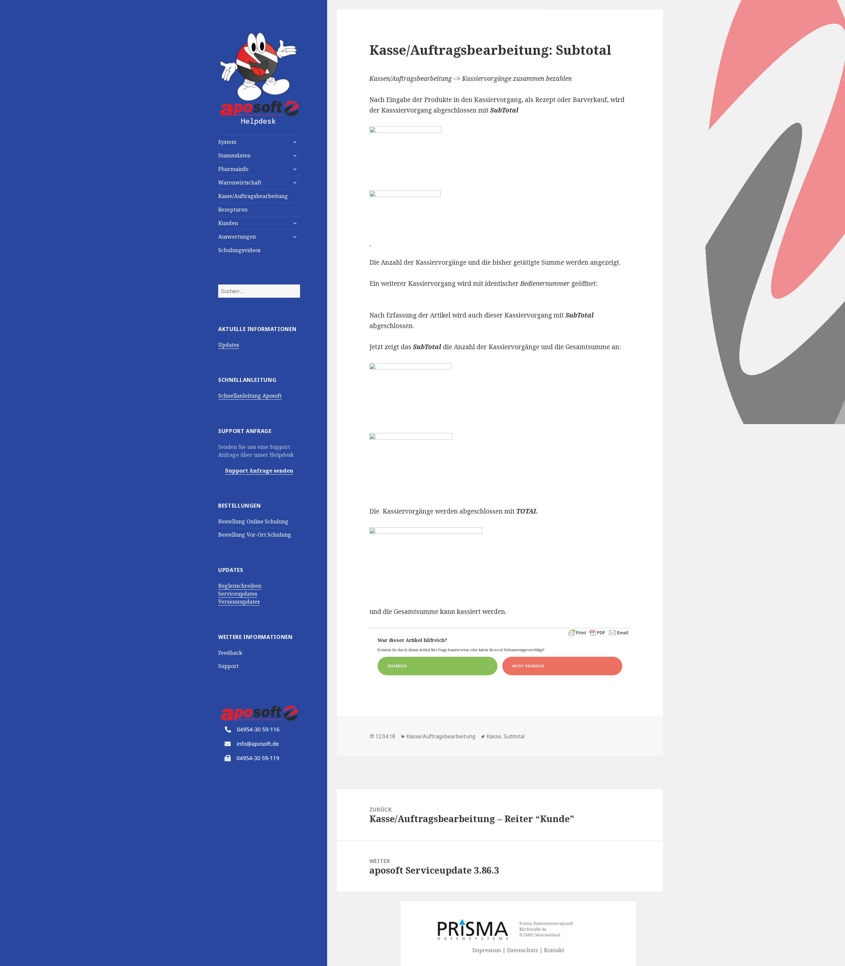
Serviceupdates (237, 593)
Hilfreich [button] (397, 666)
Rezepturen (233, 209)
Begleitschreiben (239, 585)
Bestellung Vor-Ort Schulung (254, 534)
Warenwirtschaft (239, 182)
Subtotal (514, 736)
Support (228, 666)
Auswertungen (237, 236)
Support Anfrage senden (259, 470)
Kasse (494, 736)
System (227, 142)
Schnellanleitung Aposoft (250, 395)
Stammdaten (234, 155)
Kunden (228, 223)
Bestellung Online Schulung (253, 521)
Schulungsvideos (239, 250)
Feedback (230, 652)
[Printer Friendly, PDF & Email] (598, 633)
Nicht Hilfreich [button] (528, 666)
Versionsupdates (239, 601)
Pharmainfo (233, 169)
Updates (228, 345)
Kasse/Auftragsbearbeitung (253, 196)
